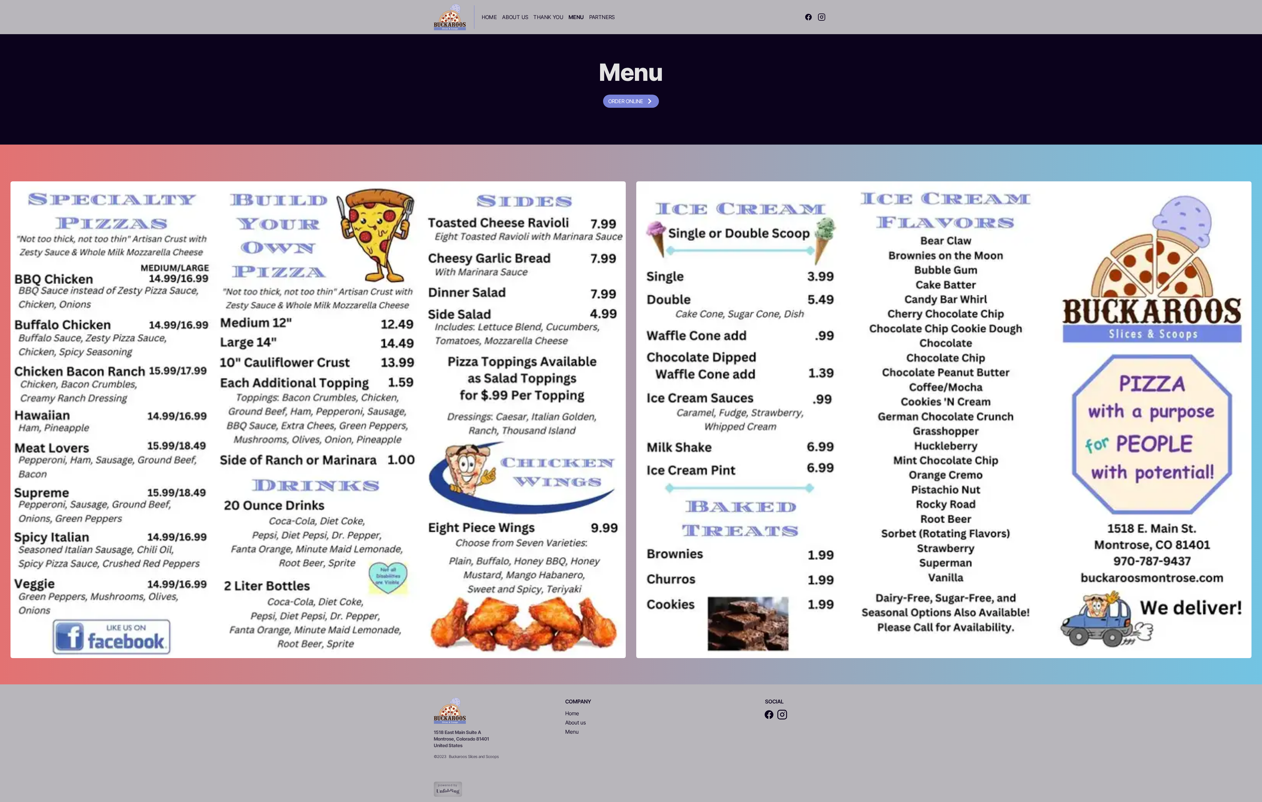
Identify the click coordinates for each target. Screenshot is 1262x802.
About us (575, 722)
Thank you (548, 17)
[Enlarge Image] (318, 419)
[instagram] (822, 17)
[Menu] (450, 17)
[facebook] (808, 17)
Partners (602, 17)
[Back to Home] (450, 711)
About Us (515, 17)
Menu (576, 17)
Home (489, 17)
